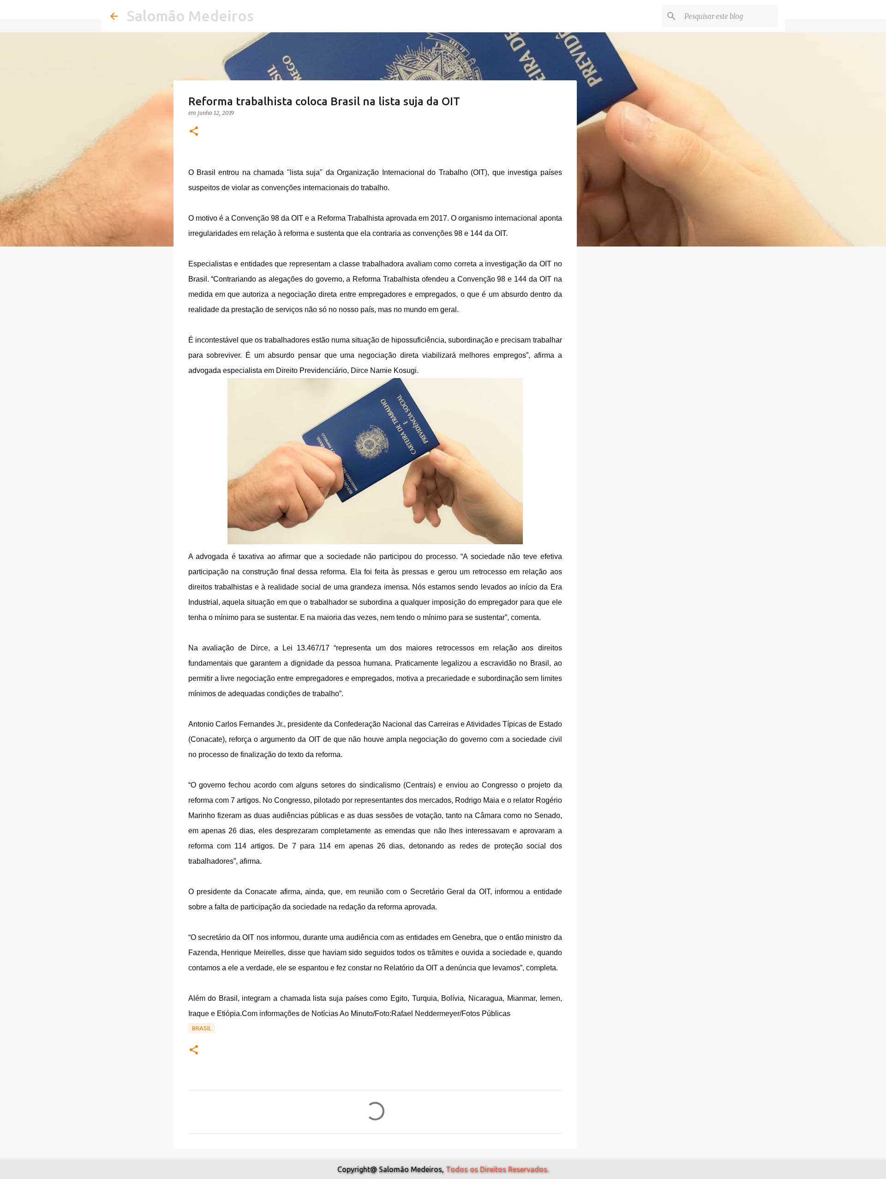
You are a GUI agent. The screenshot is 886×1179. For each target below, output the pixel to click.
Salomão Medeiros (190, 15)
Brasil (201, 1028)
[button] (193, 132)
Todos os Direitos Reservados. (497, 1169)
